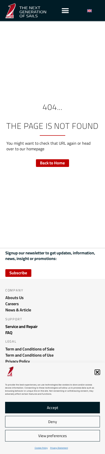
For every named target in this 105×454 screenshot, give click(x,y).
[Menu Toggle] (65, 11)
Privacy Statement (59, 448)
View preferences (52, 435)
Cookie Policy (41, 448)
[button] (97, 372)
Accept (52, 407)
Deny (52, 421)
